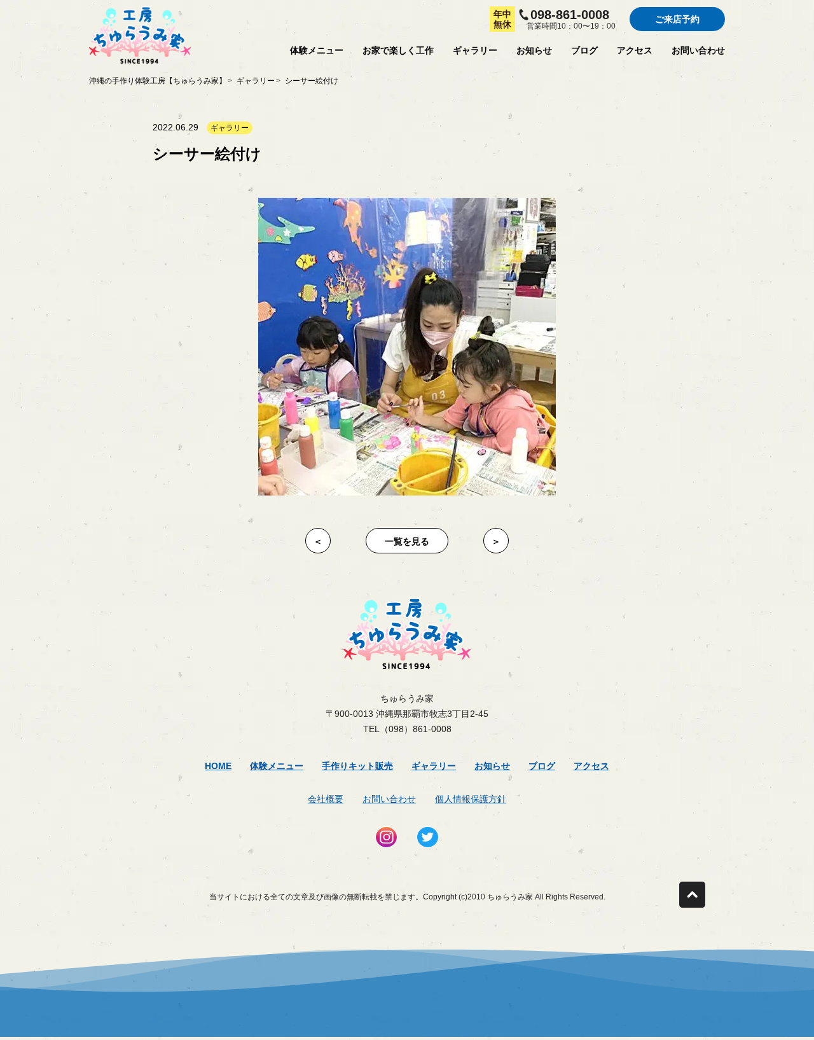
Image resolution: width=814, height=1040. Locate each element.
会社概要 (325, 799)
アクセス (634, 50)
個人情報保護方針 (470, 799)
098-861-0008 (569, 15)
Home (218, 766)
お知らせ (534, 50)
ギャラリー (475, 50)
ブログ (584, 50)
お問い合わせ (698, 50)
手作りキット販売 (357, 766)
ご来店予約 (677, 19)
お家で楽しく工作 (398, 50)
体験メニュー (316, 50)
